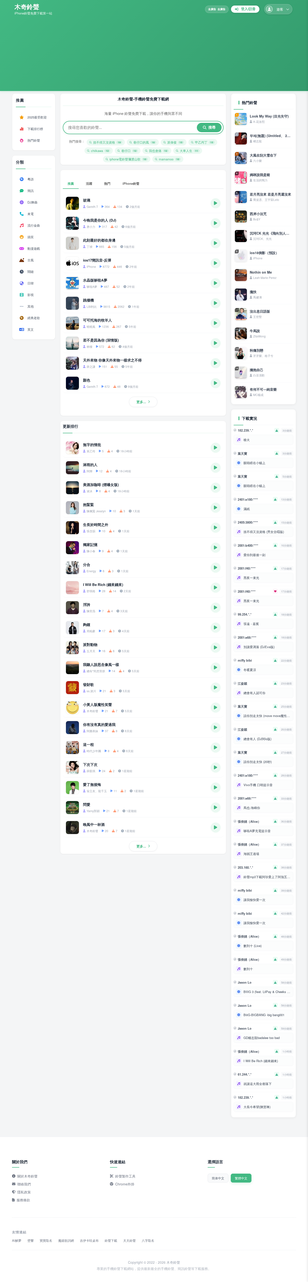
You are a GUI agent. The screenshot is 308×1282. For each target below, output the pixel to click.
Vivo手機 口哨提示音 (258, 784)
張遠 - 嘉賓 (251, 623)
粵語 (30, 179)
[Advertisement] (154, 51)
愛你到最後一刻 (254, 554)
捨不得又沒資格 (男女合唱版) (264, 531)
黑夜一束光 (251, 577)
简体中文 (218, 1178)
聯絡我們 (24, 1184)
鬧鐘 (30, 271)
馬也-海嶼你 (252, 807)
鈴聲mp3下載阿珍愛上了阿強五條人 (267, 876)
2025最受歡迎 (37, 117)
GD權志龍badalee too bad (262, 1037)
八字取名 (148, 1240)
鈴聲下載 (111, 1240)
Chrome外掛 (124, 1184)
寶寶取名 (46, 1240)
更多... (141, 401)
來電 (30, 213)
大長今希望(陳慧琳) (257, 1106)
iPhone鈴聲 (130, 183)
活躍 (89, 183)
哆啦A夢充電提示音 (257, 830)
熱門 (107, 183)
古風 (30, 260)
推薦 (71, 183)
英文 (30, 329)
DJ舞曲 (32, 202)
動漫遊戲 (33, 248)
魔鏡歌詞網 (66, 1240)
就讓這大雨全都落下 (258, 1083)
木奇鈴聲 (26, 6)
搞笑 (30, 237)
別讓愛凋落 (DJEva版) (259, 646)
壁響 (30, 1240)
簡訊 (30, 190)
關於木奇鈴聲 (27, 1176)
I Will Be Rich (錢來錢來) (261, 1060)
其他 (30, 306)
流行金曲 (33, 225)
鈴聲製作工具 (125, 1176)
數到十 (248, 968)
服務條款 (23, 1199)
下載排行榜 (35, 128)
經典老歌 (33, 318)
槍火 (247, 439)
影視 (30, 294)
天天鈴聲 (129, 1240)
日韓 (30, 283)
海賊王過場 (251, 853)
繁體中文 (241, 1178)
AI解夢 (16, 1240)
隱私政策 (24, 1192)
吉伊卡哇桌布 (89, 1240)
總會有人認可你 (254, 692)
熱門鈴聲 (33, 140)
